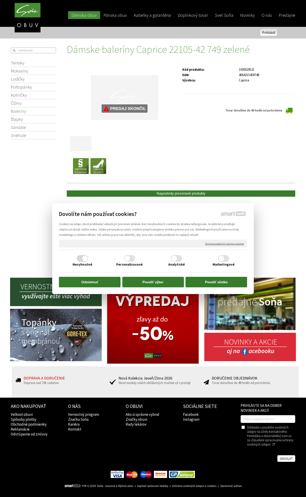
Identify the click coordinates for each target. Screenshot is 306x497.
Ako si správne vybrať (142, 414)
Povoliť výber (153, 282)
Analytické (176, 264)
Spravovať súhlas (231, 486)
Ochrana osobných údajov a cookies (224, 243)
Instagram (191, 419)
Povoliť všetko (216, 282)
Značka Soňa (78, 419)
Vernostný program (83, 414)
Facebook (191, 414)
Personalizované (129, 264)
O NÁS (74, 406)
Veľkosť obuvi (22, 414)
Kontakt (74, 429)
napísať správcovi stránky (152, 486)
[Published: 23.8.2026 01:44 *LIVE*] (84, 486)
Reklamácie (20, 429)
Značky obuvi (136, 419)
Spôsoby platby (23, 419)
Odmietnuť (89, 282)
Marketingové (224, 264)
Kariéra (74, 424)
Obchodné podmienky (29, 424)
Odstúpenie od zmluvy (29, 434)
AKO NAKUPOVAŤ (28, 406)
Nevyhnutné (82, 264)
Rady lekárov (136, 424)
